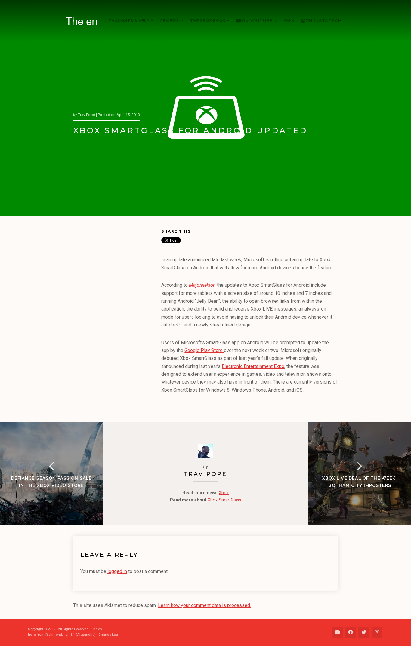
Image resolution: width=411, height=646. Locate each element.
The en (81, 20)
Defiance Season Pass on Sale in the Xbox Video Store (51, 482)
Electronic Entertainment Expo (253, 366)
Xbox (224, 492)
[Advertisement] (117, 320)
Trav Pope (205, 474)
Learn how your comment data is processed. (204, 605)
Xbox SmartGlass (224, 500)
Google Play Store (204, 350)
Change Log (108, 634)
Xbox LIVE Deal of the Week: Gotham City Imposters (359, 482)
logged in (117, 571)
